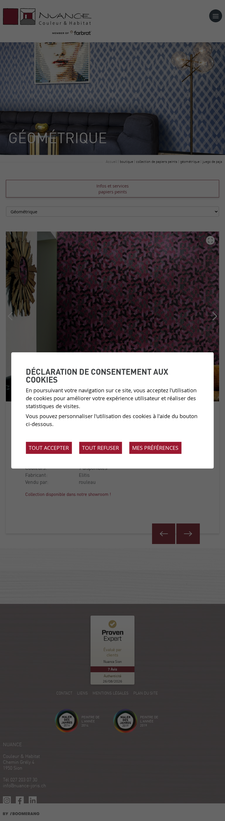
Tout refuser (100, 447)
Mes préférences (155, 447)
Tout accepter (49, 447)
